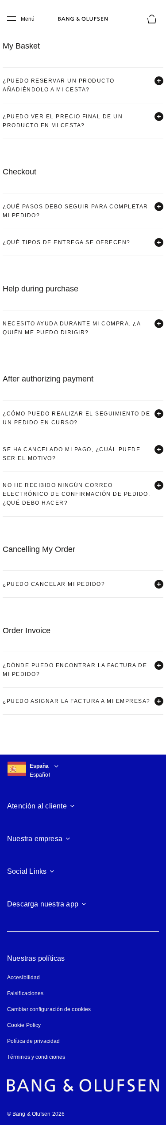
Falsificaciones (25, 993)
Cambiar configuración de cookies (49, 1009)
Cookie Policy (24, 1025)
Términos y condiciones (36, 1057)
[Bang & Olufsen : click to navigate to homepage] (83, 19)
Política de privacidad (33, 1041)
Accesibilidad (23, 977)
